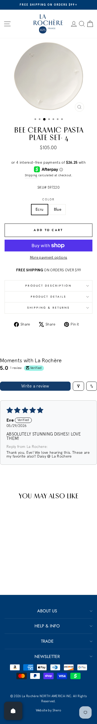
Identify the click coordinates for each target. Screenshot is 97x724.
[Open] (13, 711)
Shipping (31, 175)
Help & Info (47, 626)
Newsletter (47, 656)
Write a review (35, 386)
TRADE (47, 641)
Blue (57, 209)
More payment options (48, 257)
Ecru (39, 209)
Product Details (48, 297)
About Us (47, 611)
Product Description (48, 286)
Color (48, 199)
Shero (57, 710)
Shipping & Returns (48, 308)
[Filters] (78, 386)
